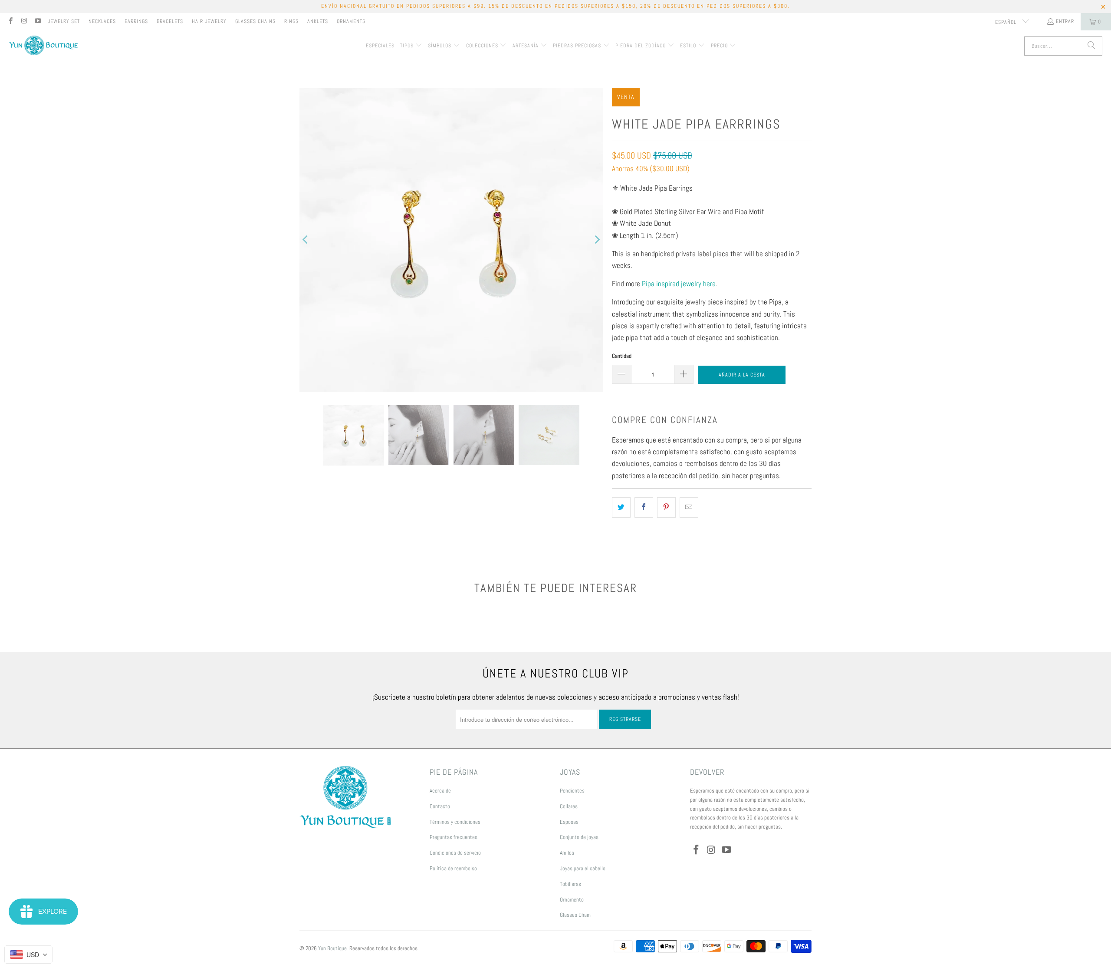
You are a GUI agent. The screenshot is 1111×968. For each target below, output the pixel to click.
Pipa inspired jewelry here (679, 283)
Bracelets (170, 21)
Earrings (136, 21)
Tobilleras (570, 884)
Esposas (569, 822)
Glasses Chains (255, 21)
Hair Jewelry (209, 21)
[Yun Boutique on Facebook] (10, 21)
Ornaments (351, 21)
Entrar (1065, 21)
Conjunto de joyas (579, 837)
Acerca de (440, 790)
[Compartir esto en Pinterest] (666, 507)
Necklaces (102, 21)
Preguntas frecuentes (453, 837)
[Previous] (306, 240)
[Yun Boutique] (43, 46)
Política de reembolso (453, 868)
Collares (569, 806)
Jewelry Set (64, 21)
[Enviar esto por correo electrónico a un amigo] (689, 507)
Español (1006, 22)
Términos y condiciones (455, 822)
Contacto (440, 806)
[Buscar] (1091, 46)
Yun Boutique (332, 948)
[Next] (597, 240)
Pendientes (572, 790)
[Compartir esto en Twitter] (621, 507)
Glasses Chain (575, 914)
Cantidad (621, 356)
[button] (411, 46)
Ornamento (572, 899)
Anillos (567, 852)
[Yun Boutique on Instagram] (23, 21)
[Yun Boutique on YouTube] (37, 21)
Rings (291, 21)
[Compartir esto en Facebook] (643, 507)
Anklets (317, 21)
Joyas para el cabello (582, 868)
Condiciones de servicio (455, 852)
